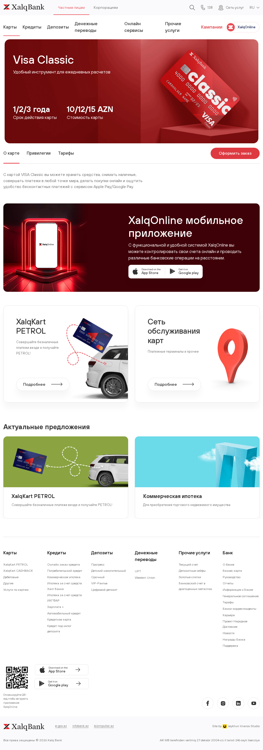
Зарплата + (55, 607)
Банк (228, 552)
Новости (228, 633)
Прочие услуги (173, 27)
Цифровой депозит (104, 590)
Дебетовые (10, 577)
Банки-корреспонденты (239, 609)
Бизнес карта (232, 571)
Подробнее (34, 384)
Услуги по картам (16, 590)
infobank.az (80, 726)
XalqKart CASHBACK (18, 571)
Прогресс (98, 564)
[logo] (23, 7)
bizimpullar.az (104, 726)
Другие (8, 583)
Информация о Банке (238, 590)
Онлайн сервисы (133, 27)
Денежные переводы (86, 27)
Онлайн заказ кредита (63, 564)
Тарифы (66, 153)
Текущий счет (188, 564)
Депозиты (58, 27)
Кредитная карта (59, 619)
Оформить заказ (235, 153)
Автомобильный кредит (64, 613)
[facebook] (208, 703)
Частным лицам (71, 7)
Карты (10, 27)
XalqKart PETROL (33, 496)
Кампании (211, 27)
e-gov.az (61, 726)
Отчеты (228, 583)
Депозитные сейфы (192, 571)
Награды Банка (234, 639)
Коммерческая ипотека (172, 496)
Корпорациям (106, 7)
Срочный (98, 577)
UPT (138, 571)
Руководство (231, 577)
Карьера (229, 615)
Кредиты (32, 27)
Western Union (145, 577)
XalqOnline (247, 27)
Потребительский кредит (64, 571)
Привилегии (39, 153)
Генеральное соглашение (241, 596)
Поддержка (230, 646)
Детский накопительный (108, 571)
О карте (11, 153)
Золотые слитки (190, 577)
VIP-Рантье (99, 583)
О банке (228, 564)
